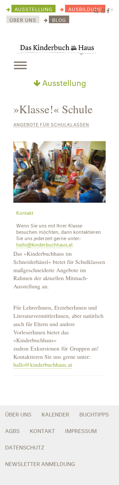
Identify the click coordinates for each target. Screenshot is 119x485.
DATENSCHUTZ (24, 446)
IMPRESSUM (81, 430)
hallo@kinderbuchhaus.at (44, 244)
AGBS (12, 430)
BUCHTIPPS (94, 413)
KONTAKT (42, 430)
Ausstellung (63, 81)
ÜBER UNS (18, 413)
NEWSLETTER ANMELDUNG (40, 463)
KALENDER (55, 413)
